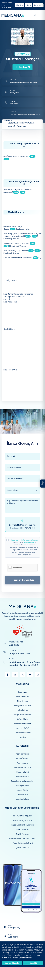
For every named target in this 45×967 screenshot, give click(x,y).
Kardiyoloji (14, 93)
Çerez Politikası (25, 958)
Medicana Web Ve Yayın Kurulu (22, 838)
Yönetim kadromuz (22, 767)
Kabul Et (33, 963)
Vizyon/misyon (22, 758)
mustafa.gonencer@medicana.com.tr (25, 114)
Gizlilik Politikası (22, 834)
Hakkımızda (22, 692)
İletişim (23, 737)
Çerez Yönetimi (22, 847)
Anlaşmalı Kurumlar (22, 705)
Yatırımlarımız (22, 763)
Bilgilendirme (29, 542)
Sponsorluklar (22, 794)
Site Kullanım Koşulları (22, 816)
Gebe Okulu (22, 790)
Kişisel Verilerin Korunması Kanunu (24, 540)
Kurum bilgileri (22, 772)
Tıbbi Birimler (22, 701)
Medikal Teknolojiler (22, 723)
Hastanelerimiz (22, 696)
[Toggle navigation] (41, 15)
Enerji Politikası (22, 799)
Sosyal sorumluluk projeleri (22, 781)
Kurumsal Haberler (22, 732)
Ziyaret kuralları (22, 776)
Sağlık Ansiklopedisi (22, 714)
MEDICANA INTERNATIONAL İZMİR (23, 82)
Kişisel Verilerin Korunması (23, 825)
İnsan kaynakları (22, 754)
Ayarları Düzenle (12, 963)
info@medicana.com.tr (20, 653)
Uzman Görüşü (22, 728)
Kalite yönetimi (22, 785)
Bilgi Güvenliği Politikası (22, 820)
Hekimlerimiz (22, 710)
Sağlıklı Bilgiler (22, 719)
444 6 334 (7, 7)
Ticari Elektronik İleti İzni (22, 843)
